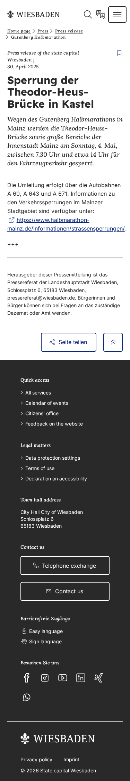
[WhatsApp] (26, 697)
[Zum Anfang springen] (113, 342)
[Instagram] (44, 678)
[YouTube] (63, 678)
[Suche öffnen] (87, 14)
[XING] (99, 678)
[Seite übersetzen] (100, 14)
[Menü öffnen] (117, 14)
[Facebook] (26, 678)
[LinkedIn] (81, 678)
